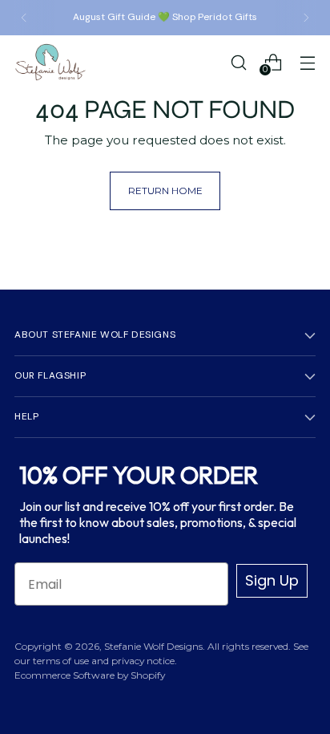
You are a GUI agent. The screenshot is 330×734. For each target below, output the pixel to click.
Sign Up (272, 580)
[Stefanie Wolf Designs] (50, 62)
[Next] (306, 17)
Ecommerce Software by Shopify (89, 675)
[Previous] (24, 17)
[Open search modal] (238, 62)
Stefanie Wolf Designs (153, 646)
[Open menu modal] (307, 62)
